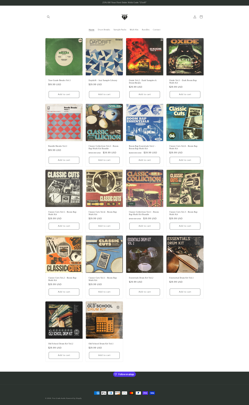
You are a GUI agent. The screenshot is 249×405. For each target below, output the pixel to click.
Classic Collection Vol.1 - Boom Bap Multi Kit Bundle (144, 213)
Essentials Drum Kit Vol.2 (141, 278)
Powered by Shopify (74, 398)
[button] (48, 17)
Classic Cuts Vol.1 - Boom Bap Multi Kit (103, 279)
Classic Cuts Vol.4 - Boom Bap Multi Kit (103, 213)
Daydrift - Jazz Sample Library (103, 80)
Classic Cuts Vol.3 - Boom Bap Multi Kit (183, 213)
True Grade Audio (59, 398)
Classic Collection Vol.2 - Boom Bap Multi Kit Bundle (103, 147)
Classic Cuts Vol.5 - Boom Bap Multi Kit (62, 213)
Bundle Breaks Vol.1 (57, 146)
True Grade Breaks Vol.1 (59, 80)
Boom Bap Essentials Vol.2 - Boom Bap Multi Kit (142, 147)
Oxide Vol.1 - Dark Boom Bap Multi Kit (183, 81)
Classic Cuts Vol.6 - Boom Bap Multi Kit (183, 147)
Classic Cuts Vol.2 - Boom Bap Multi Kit (62, 279)
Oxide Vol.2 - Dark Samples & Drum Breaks (143, 81)
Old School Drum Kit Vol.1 (101, 344)
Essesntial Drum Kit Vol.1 (181, 278)
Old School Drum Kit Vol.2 (60, 344)
